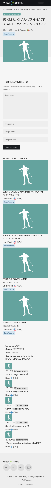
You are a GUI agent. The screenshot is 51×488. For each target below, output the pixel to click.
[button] (34, 3)
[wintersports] (13, 3)
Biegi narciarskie (11, 14)
